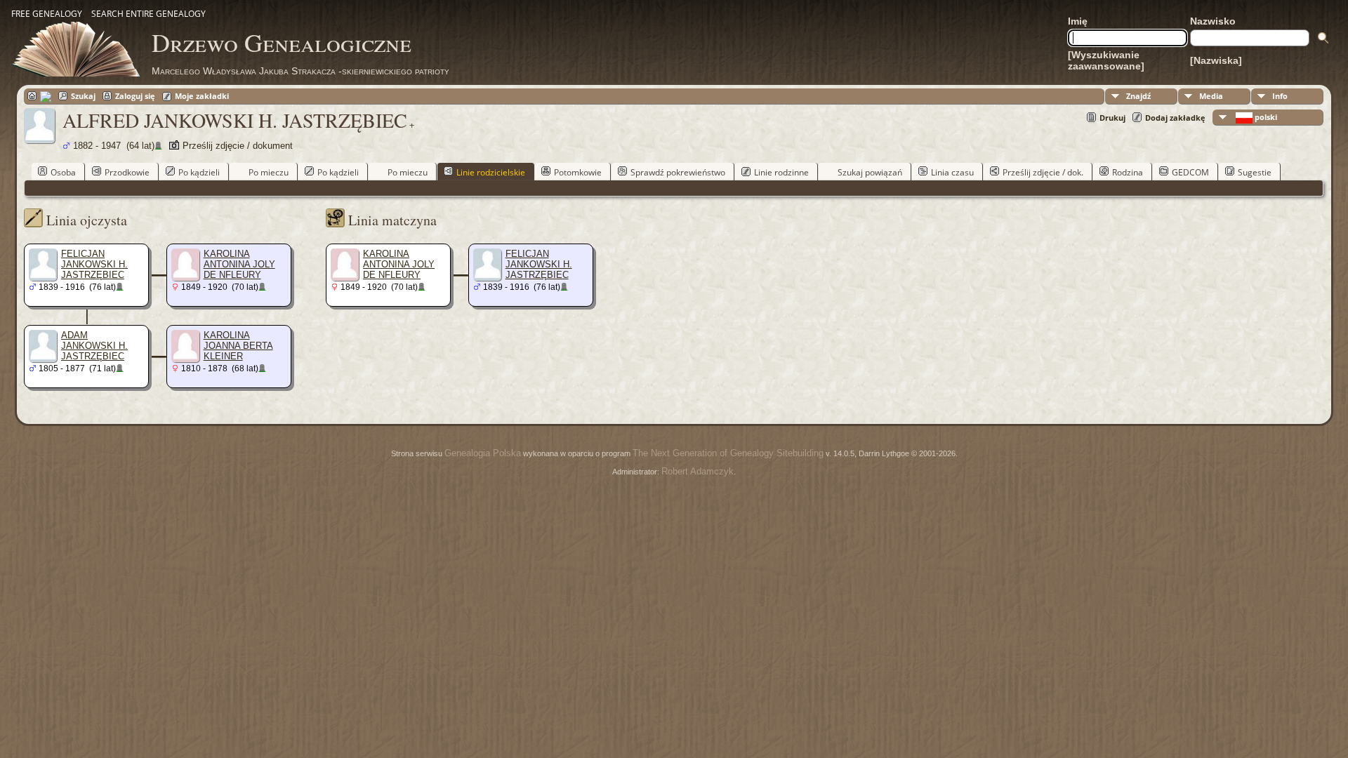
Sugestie (1254, 172)
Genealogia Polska (482, 453)
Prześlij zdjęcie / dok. (1043, 172)
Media (1211, 96)
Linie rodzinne (781, 172)
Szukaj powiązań (870, 172)
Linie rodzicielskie (490, 172)
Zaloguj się (135, 96)
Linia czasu (952, 172)
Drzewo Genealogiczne (281, 42)
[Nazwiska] (1216, 60)
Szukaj (83, 96)
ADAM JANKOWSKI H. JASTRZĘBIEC (94, 345)
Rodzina (1127, 172)
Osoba (63, 172)
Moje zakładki (202, 96)
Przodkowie (127, 172)
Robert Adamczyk (697, 471)
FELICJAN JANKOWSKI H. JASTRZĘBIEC (94, 264)
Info (1280, 96)
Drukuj (1112, 117)
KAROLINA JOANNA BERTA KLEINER (238, 345)
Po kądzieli (199, 172)
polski (1265, 117)
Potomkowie (578, 172)
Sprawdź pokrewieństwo (677, 172)
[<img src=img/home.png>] (39, 96)
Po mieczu (269, 172)
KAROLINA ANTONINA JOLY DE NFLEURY (239, 264)
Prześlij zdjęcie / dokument (238, 145)
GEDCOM (1190, 172)
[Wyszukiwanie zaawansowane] (1106, 60)
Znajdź (1138, 96)
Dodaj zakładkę (1175, 117)
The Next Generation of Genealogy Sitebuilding (728, 453)
